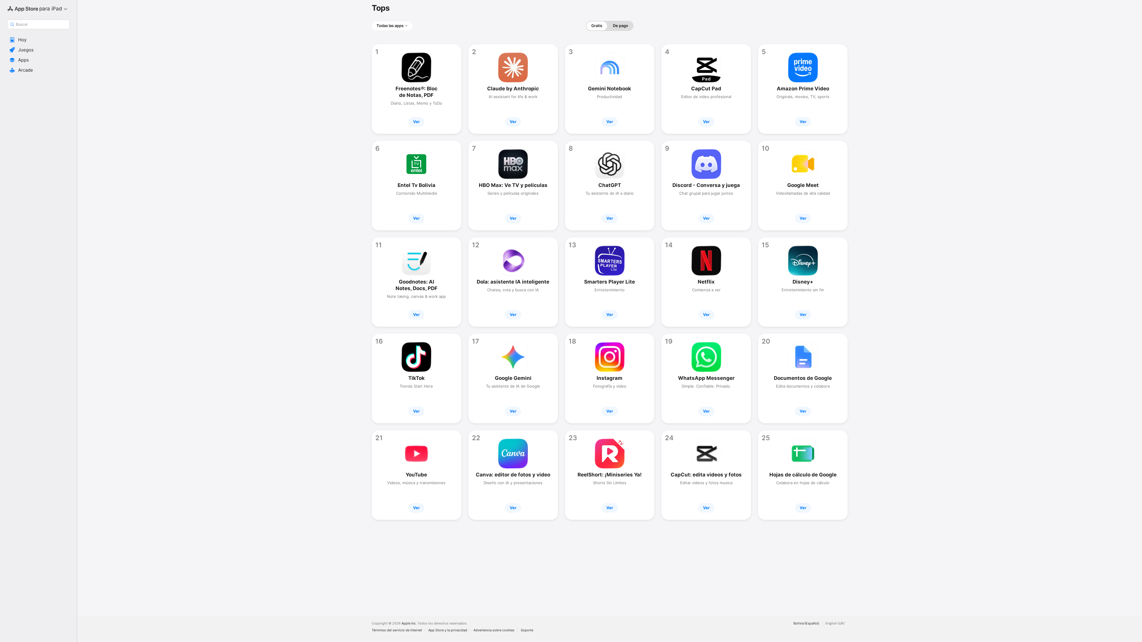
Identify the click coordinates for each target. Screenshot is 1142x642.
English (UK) (835, 623)
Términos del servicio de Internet (397, 630)
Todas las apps (390, 25)
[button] (38, 39)
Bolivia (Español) (806, 623)
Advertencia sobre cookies (493, 630)
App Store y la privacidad (447, 630)
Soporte (527, 630)
